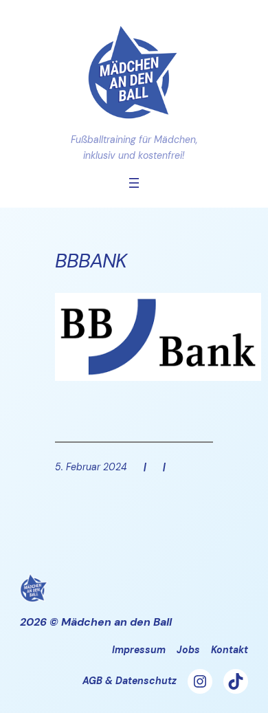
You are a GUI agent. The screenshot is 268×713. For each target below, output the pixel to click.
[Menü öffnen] (134, 183)
